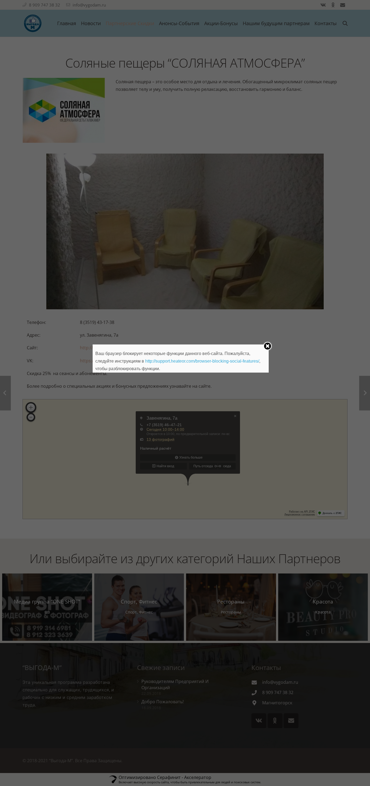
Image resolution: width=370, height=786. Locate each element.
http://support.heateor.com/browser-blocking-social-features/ (202, 361)
